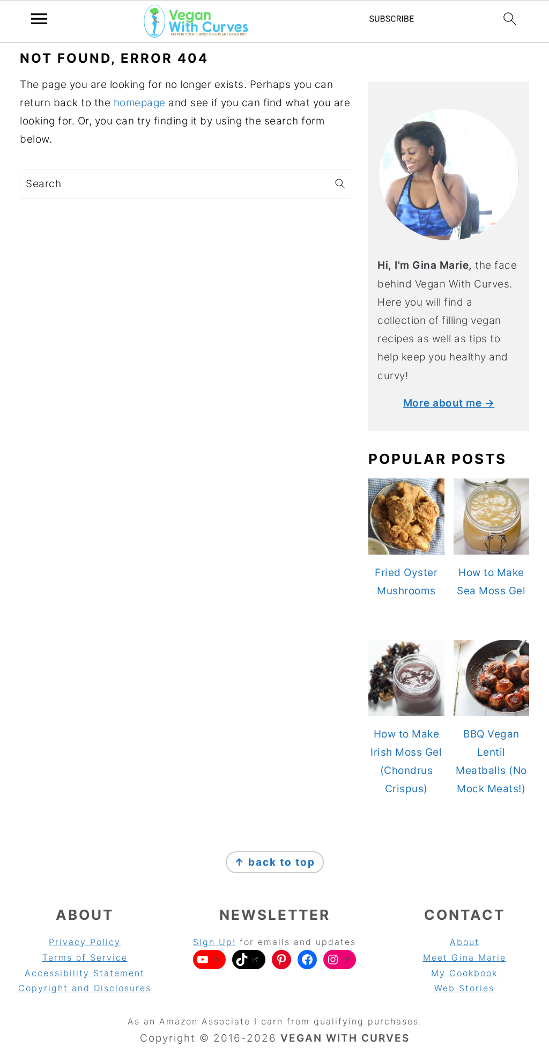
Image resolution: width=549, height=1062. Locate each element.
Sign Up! (214, 941)
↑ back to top (274, 862)
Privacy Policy (85, 941)
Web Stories (464, 988)
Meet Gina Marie (464, 957)
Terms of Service (85, 957)
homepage (140, 103)
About (464, 941)
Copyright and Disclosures (84, 988)
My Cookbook (464, 973)
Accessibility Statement (85, 973)
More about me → (449, 403)
